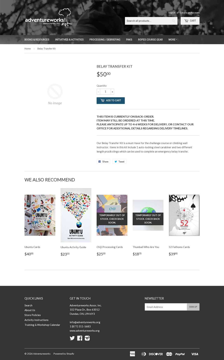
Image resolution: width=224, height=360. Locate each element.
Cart (192, 20)
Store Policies (32, 315)
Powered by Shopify (64, 353)
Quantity (102, 85)
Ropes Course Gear (150, 39)
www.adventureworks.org (85, 330)
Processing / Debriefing (104, 39)
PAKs (129, 39)
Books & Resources (36, 39)
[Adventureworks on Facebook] (79, 339)
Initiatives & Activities (69, 39)
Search (28, 305)
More (172, 39)
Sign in (171, 12)
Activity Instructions (36, 319)
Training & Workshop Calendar (42, 324)
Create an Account (190, 12)
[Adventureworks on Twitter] (72, 339)
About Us (29, 310)
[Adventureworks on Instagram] (87, 339)
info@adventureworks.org (85, 322)
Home (27, 48)
